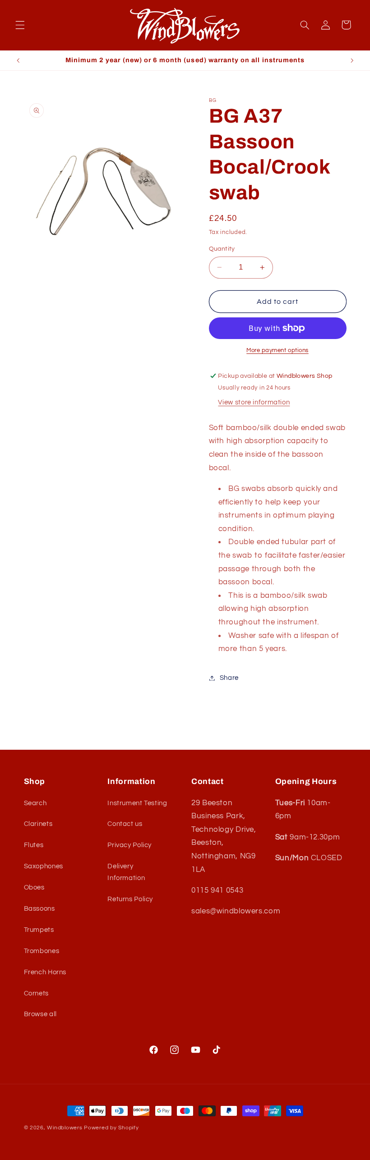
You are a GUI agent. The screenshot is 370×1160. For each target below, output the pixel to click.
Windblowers (64, 1127)
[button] (19, 24)
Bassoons (39, 908)
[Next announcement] (352, 60)
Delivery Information (126, 872)
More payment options (277, 350)
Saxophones (43, 866)
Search (35, 803)
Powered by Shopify (111, 1127)
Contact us (124, 824)
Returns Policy (130, 899)
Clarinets (38, 824)
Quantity (222, 249)
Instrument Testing (137, 803)
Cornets (36, 993)
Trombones (42, 951)
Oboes (34, 887)
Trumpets (39, 929)
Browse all (40, 1014)
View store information (254, 402)
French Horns (45, 972)
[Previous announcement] (18, 60)
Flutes (34, 845)
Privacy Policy (129, 845)
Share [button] (229, 677)
